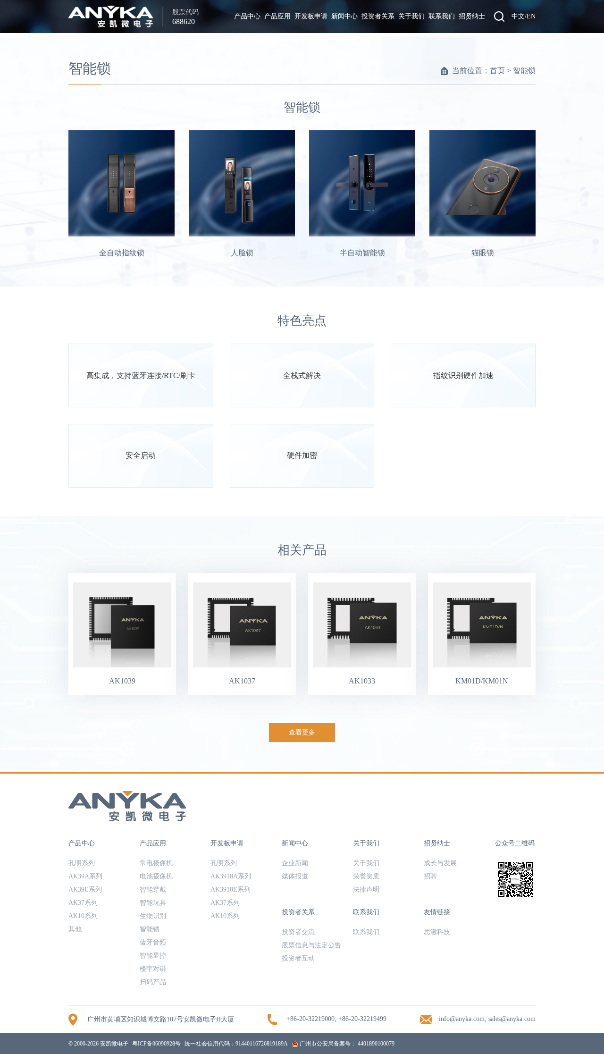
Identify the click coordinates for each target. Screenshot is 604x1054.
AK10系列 (83, 915)
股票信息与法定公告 (311, 945)
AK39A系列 (85, 876)
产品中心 (247, 16)
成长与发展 (440, 863)
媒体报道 (295, 876)
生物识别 (153, 915)
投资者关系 (377, 16)
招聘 (430, 876)
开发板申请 (310, 16)
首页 (497, 71)
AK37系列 (83, 902)
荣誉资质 (366, 876)
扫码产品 (153, 982)
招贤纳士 (472, 16)
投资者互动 (298, 958)
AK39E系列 (85, 889)
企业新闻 (295, 863)
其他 (75, 929)
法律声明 (366, 889)
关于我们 (411, 16)
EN (531, 16)
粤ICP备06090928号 (156, 1043)
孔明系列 (81, 863)
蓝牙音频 (153, 942)
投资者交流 (298, 932)
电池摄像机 (156, 876)
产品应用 (277, 16)
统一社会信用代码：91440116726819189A (236, 1043)
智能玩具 (153, 902)
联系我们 (441, 16)
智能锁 (524, 71)
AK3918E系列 (230, 889)
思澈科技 (437, 932)
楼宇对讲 (153, 968)
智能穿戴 (153, 889)
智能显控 (153, 955)
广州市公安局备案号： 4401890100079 (346, 1043)
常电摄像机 (156, 863)
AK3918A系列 (230, 876)
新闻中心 (344, 16)
